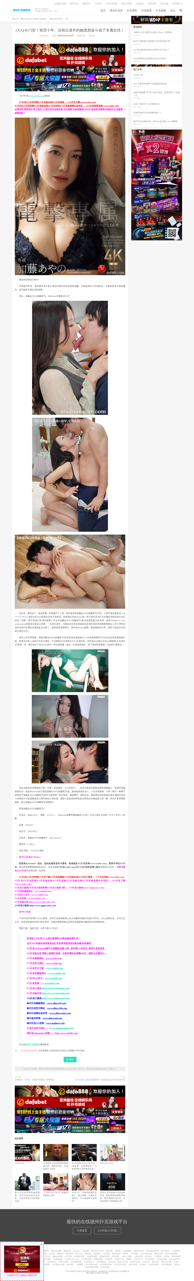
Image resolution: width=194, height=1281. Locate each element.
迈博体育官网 (92, 1256)
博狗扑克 (86, 4)
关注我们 (176, 4)
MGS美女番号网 (152, 1251)
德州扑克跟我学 (32, 1044)
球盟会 (129, 1259)
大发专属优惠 (166, 1264)
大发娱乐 (142, 1264)
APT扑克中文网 (105, 1264)
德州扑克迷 (116, 1254)
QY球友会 (108, 1259)
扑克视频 (161, 10)
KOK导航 (115, 1256)
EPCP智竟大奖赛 (58, 1264)
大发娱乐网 (51, 1262)
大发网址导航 (60, 4)
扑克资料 (132, 10)
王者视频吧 (127, 1251)
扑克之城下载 (122, 1262)
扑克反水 (76, 1251)
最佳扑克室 (116, 10)
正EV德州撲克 (76, 1262)
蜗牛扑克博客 (56, 1251)
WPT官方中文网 (120, 1264)
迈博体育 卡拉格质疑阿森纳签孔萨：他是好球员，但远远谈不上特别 (55, 1166)
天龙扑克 (140, 4)
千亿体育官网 (86, 1259)
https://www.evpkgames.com (55, 988)
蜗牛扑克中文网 (98, 1251)
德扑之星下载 (166, 1262)
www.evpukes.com (50, 983)
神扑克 (125, 1254)
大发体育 (82, 1230)
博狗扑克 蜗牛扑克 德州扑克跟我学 (22, 10)
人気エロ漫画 (127, 1256)
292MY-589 (19, 1163)
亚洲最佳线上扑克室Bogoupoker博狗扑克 (113, 1271)
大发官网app (101, 1262)
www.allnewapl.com (52, 1018)
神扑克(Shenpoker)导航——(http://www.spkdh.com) (52, 1033)
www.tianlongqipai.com (61, 1028)
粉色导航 (109, 1251)
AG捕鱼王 (176, 1251)
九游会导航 (138, 1256)
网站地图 (89, 1273)
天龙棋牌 (85, 1251)
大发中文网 (132, 1264)
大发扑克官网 (63, 1262)
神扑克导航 (127, 4)
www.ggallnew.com (55, 1023)
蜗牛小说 (79, 1254)
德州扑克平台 (139, 1251)
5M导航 (166, 1256)
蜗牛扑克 (74, 4)
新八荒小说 (45, 1256)
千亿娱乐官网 (162, 1259)
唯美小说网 (46, 1259)
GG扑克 (98, 4)
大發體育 (79, 1264)
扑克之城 (164, 4)
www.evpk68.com (53, 978)
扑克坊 (176, 1262)
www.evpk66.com (54, 968)
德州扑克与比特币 (56, 19)
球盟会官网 (98, 1259)
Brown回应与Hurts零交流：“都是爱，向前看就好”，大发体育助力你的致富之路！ (84, 1166)
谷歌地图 (104, 1273)
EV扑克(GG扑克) (107, 1230)
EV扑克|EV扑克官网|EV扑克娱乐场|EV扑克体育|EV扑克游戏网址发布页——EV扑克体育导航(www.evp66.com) (67, 106)
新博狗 (117, 1251)
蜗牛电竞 (70, 1264)
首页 (103, 10)
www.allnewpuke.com (60, 1013)
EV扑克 (52, 1254)
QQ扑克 (177, 1264)
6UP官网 (68, 1256)
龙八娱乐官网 (174, 1259)
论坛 (172, 10)
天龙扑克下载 (135, 1262)
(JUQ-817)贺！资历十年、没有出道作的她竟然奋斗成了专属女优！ (70, 30)
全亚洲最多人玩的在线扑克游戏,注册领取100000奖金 (61, 1050)
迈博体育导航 (104, 1256)
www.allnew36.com (56, 1003)
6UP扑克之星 (111, 4)
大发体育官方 (89, 1262)
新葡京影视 (176, 1256)
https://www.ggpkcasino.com (56, 998)
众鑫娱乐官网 (57, 1256)
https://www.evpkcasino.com (55, 993)
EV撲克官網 (57, 1259)
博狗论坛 (45, 1251)
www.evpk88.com (56, 973)
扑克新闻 (146, 10)
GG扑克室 (134, 1254)
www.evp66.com (36, 96)
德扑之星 (155, 1262)
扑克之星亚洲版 (171, 1254)
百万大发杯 (105, 1267)
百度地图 (96, 1273)
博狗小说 (88, 1254)
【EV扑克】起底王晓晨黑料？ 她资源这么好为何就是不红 (99, 1080)
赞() (71, 1059)
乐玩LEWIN (138, 1259)
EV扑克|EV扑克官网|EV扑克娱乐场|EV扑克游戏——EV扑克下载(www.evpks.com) (57, 102)
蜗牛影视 (69, 1254)
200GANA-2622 (106, 1163)
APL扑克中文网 (91, 1264)
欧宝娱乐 (148, 1256)
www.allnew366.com (57, 1008)
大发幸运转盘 (154, 1264)
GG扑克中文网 (146, 1254)
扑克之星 (152, 4)
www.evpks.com (54, 958)
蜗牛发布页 (165, 1251)
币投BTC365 (119, 1259)
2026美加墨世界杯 (91, 1267)
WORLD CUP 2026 (72, 1259)
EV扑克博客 (149, 1259)
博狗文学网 (158, 1254)
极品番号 (97, 1254)
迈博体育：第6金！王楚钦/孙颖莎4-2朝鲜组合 (35, 1080)
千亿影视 (157, 1256)
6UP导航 (106, 1254)
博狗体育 (60, 1254)
